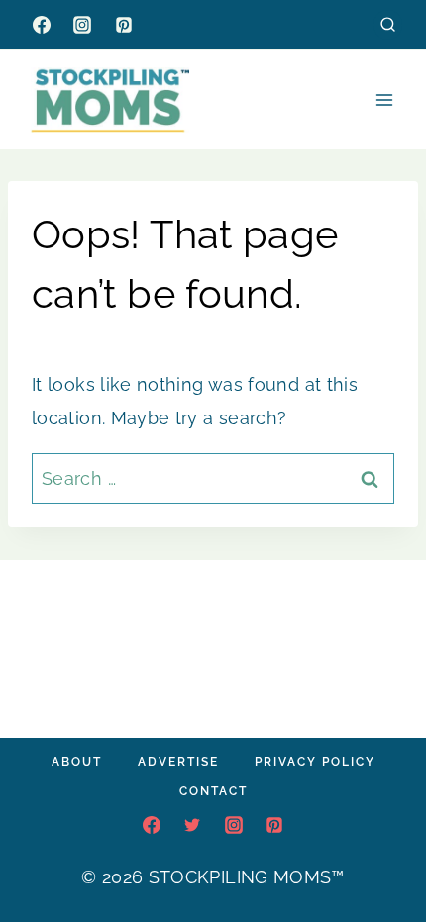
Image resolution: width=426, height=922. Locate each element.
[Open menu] (384, 99)
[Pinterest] (124, 25)
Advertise (178, 762)
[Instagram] (82, 25)
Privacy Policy (315, 762)
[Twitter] (192, 825)
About (77, 762)
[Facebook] (41, 25)
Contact (213, 791)
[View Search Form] (387, 24)
